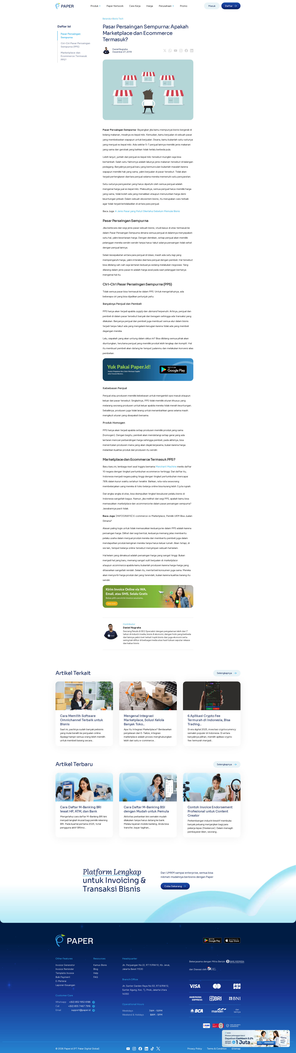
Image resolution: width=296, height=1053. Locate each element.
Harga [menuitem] (149, 5)
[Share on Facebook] (186, 50)
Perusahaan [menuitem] (166, 6)
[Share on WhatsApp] (170, 50)
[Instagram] (181, 50)
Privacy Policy (194, 1048)
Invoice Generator (65, 965)
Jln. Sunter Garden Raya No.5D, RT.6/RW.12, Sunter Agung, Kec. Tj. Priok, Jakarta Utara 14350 (145, 990)
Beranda (107, 18)
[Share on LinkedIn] (191, 50)
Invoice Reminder (65, 969)
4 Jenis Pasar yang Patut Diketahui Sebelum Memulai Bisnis (147, 211)
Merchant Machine (166, 466)
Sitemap (236, 1048)
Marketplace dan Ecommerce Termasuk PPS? (74, 56)
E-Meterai (61, 981)
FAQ (95, 977)
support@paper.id (81, 1010)
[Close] (287, 1032)
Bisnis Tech (118, 18)
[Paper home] (65, 6)
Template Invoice (65, 973)
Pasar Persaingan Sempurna (70, 35)
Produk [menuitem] (95, 6)
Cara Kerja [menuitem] (134, 5)
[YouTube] (175, 50)
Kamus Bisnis (100, 965)
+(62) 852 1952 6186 (80, 1002)
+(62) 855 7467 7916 (79, 1006)
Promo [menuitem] (183, 5)
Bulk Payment (63, 977)
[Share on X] (164, 50)
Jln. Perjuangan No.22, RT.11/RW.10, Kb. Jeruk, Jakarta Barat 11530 (146, 967)
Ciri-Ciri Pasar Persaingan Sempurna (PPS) (75, 45)
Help (95, 973)
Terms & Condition (217, 1048)
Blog (95, 969)
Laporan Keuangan (65, 985)
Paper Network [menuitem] (115, 5)
